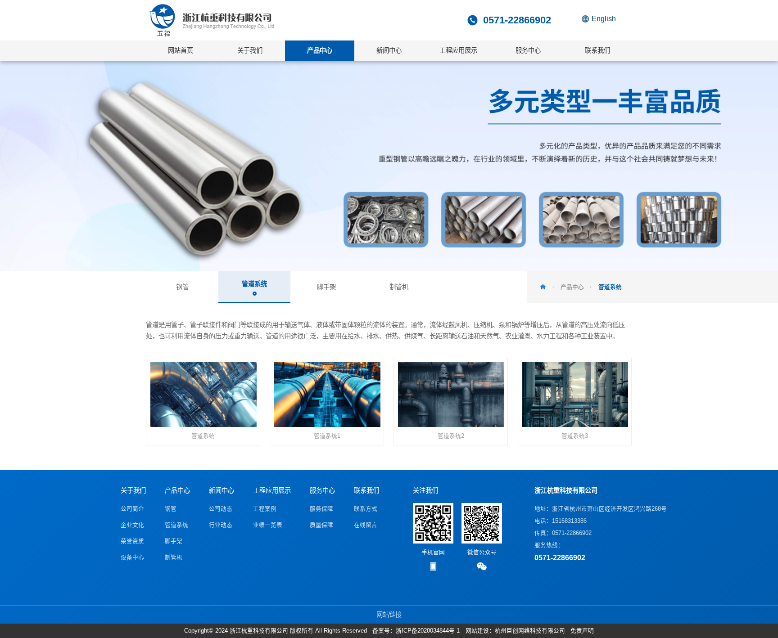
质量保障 (321, 525)
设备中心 (132, 557)
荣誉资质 (132, 541)
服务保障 (321, 509)
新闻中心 (221, 490)
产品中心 (177, 490)
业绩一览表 (267, 525)
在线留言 (365, 525)
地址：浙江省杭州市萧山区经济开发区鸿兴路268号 (600, 509)
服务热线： (559, 552)
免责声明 (582, 631)
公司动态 (220, 509)
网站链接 (389, 614)
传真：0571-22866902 (563, 533)
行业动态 (220, 525)
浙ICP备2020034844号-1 (428, 631)
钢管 (170, 509)
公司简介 (132, 509)
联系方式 (365, 509)
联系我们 (366, 490)
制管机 (173, 557)
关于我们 (133, 490)
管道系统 (176, 525)
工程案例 (264, 509)
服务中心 (322, 490)
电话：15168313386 (560, 521)
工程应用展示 (272, 490)
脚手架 (173, 541)
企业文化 (132, 525)
